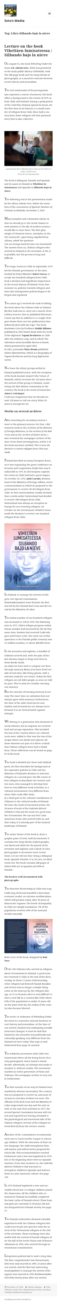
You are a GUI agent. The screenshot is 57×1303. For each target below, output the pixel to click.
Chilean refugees (35, 1287)
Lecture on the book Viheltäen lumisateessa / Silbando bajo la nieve (28, 50)
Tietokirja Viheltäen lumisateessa (18, 1292)
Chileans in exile (11, 1289)
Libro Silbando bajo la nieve (30, 1289)
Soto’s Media (14, 20)
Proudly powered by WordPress (17, 1299)
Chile (48, 1287)
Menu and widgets (50, 16)
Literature (47, 1289)
